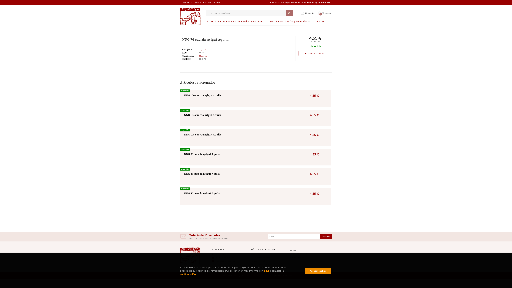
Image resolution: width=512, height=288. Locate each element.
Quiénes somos (186, 2)
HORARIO (207, 2)
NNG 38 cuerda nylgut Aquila (202, 174)
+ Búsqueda (217, 2)
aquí (266, 270)
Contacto (197, 2)
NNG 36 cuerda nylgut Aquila (202, 154)
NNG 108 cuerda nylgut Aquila (202, 134)
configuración (188, 274)
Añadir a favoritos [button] (315, 53)
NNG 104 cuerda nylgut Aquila (202, 115)
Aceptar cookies (318, 271)
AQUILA (202, 50)
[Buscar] (289, 13)
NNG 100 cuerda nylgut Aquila (202, 95)
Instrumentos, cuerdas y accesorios (288, 21)
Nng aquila (204, 56)
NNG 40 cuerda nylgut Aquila (202, 193)
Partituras (257, 21)
